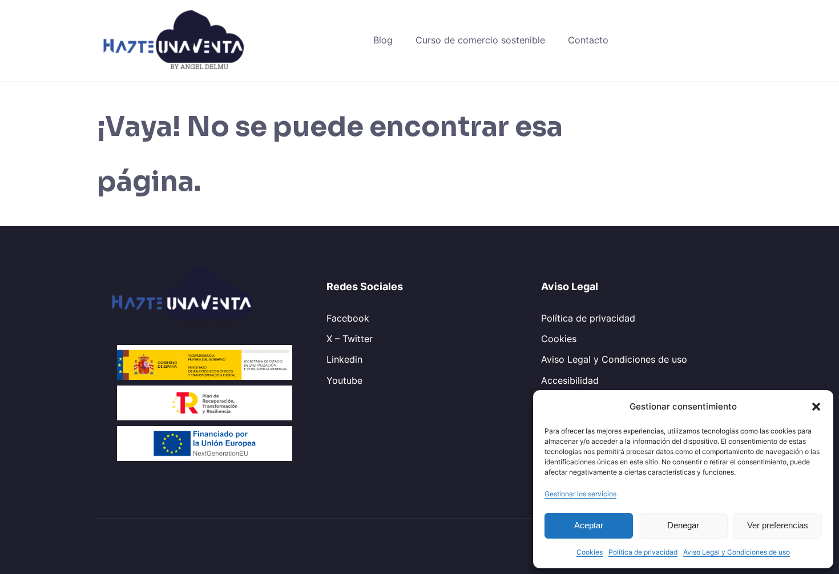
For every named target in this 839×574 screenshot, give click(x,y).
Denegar (683, 525)
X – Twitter (349, 338)
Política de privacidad (642, 552)
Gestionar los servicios (580, 493)
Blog (383, 40)
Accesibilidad (570, 380)
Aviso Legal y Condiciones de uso (736, 552)
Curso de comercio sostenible (480, 40)
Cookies (589, 552)
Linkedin (344, 359)
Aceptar (588, 525)
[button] (816, 406)
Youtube (344, 380)
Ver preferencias (777, 525)
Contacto (588, 40)
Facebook (347, 318)
